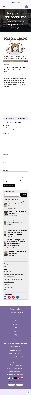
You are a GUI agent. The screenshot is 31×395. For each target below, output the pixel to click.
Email (5, 162)
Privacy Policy (12, 385)
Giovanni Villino (15, 2)
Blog (5, 266)
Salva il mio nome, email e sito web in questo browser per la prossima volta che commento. (16, 180)
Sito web (6, 170)
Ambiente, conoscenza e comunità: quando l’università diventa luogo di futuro (16, 222)
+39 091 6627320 (16, 365)
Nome (5, 154)
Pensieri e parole (9, 282)
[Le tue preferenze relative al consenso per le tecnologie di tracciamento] (28, 392)
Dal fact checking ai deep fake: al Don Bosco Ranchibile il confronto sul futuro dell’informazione (17, 242)
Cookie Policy (20, 385)
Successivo (21, 118)
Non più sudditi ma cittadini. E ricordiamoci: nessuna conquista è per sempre (17, 232)
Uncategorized (8, 287)
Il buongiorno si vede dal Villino (13, 279)
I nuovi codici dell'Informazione (13, 274)
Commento (7, 133)
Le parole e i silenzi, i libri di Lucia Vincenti (17, 252)
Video (5, 290)
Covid (5, 269)
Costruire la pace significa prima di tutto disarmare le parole (17, 204)
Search (24, 195)
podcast (6, 64)
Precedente (10, 118)
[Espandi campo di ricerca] (26, 6)
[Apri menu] (4, 7)
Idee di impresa (9, 277)
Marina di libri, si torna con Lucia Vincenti (17, 212)
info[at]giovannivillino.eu (16, 368)
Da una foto (7, 271)
